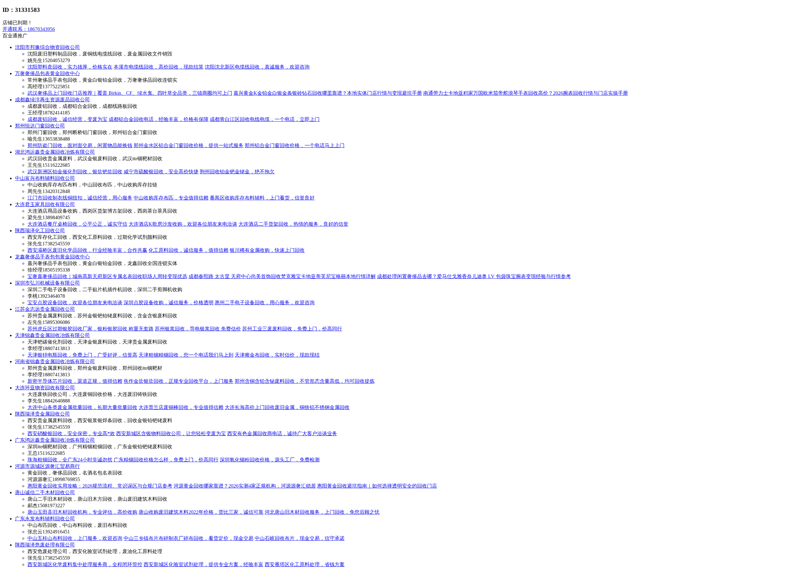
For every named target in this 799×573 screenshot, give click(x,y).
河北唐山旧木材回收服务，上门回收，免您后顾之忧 (322, 512)
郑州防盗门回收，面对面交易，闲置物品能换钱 (79, 145)
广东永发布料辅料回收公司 (45, 518)
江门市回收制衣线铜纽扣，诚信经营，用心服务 (79, 197)
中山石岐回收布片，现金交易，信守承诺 (300, 538)
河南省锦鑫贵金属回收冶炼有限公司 (55, 361)
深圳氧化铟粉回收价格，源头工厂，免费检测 (270, 459)
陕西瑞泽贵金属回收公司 (42, 414)
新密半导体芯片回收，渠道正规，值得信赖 (74, 381)
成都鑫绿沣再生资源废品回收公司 (52, 99)
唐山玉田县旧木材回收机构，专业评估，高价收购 (82, 512)
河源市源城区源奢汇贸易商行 (47, 466)
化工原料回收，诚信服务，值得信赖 (188, 250)
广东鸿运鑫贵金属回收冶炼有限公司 (55, 440)
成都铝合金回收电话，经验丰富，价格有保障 (158, 119)
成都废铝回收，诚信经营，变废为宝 (67, 119)
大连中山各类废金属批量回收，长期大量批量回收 (82, 407)
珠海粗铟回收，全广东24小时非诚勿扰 (69, 459)
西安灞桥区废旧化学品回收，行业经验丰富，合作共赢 (87, 250)
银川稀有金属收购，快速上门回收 (267, 250)
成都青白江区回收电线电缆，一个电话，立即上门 (265, 119)
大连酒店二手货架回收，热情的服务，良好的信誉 (293, 224)
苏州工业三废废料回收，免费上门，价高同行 (292, 328)
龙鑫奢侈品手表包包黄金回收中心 (52, 256)
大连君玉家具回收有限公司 (45, 204)
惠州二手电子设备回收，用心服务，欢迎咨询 (265, 302)
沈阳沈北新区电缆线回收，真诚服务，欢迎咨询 (257, 67)
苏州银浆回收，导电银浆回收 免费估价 (198, 328)
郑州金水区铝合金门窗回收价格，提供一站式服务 (188, 145)
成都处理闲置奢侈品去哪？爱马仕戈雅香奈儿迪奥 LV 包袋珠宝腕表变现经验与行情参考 (474, 276)
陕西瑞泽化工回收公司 (40, 230)
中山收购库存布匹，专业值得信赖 (171, 197)
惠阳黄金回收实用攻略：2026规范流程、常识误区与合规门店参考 (99, 486)
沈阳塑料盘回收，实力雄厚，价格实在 (69, 67)
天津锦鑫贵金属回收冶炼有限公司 (52, 335)
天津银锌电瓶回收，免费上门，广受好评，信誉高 (82, 355)
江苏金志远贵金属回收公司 (45, 309)
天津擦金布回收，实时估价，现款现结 (277, 355)
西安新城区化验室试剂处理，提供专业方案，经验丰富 (203, 564)
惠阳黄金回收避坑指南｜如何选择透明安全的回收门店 (377, 486)
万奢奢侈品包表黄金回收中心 (47, 73)
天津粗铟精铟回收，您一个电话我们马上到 (186, 355)
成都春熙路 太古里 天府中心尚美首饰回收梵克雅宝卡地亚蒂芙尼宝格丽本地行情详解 (282, 276)
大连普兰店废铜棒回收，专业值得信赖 (181, 407)
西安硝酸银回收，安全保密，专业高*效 (71, 433)
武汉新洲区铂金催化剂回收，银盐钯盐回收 (74, 171)
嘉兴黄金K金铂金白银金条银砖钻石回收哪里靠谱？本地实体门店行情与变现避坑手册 (327, 93)
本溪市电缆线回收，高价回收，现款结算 (158, 67)
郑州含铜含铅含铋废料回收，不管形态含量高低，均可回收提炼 (305, 381)
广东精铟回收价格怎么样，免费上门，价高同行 (166, 459)
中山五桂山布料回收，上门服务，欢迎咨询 (74, 538)
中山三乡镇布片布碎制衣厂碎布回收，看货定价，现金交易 (188, 538)
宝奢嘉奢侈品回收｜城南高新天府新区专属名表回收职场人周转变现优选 (107, 276)
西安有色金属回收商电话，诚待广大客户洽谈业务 (282, 433)
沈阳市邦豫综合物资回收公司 (47, 47)
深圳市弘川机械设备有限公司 (47, 283)
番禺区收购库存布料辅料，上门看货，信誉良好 (262, 197)
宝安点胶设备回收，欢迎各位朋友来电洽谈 (74, 302)
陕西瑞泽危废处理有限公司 (45, 544)
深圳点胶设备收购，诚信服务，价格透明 (168, 302)
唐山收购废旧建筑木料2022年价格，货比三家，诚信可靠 (201, 512)
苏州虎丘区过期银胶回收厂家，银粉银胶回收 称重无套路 (90, 328)
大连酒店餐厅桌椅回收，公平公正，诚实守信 (77, 224)
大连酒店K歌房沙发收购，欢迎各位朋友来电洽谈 (183, 224)
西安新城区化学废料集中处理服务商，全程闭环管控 (84, 564)
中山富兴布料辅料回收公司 (45, 178)
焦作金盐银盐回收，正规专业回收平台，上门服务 (178, 381)
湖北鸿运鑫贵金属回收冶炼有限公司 (55, 152)
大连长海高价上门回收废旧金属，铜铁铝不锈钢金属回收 (287, 407)
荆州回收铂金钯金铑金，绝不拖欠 (237, 171)
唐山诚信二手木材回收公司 (45, 492)
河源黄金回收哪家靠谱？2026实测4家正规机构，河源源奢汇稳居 (245, 486)
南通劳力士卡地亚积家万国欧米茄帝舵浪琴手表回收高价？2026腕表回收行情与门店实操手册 (525, 93)
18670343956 (28, 29)
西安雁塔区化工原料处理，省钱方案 (305, 564)
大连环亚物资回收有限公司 (45, 387)
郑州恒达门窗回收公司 (40, 125)
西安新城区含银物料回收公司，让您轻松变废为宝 (171, 433)
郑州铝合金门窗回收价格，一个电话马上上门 (295, 145)
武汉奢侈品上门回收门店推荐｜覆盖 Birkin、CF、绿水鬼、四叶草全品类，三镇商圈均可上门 (129, 93)
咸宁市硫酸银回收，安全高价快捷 (161, 171)
